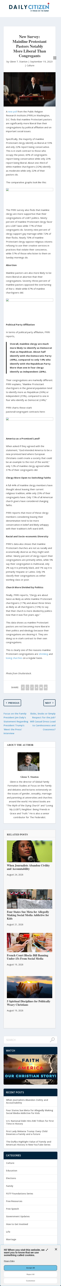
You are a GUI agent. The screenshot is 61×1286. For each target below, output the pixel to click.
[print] (45, 687)
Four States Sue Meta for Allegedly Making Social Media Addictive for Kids (29, 1112)
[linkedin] (36, 687)
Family (9, 1185)
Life (8, 1231)
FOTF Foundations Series (19, 1193)
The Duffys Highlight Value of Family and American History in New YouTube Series (28, 1143)
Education (11, 1170)
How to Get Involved (17, 1224)
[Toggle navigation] (54, 58)
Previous (13, 702)
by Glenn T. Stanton (17, 61)
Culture (30, 65)
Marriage (11, 1239)
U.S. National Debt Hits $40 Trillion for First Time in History (30, 1122)
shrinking (43, 653)
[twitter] (27, 687)
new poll (12, 111)
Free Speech (12, 1208)
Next (48, 702)
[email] (41, 687)
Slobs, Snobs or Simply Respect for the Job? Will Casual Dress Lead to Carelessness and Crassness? (43, 721)
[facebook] (23, 687)
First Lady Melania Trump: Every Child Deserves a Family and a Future (26, 1133)
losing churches (14, 657)
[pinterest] (32, 687)
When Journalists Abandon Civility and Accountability (27, 1101)
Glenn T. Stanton (29, 777)
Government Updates (18, 1216)
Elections (11, 1178)
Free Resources (14, 1201)
